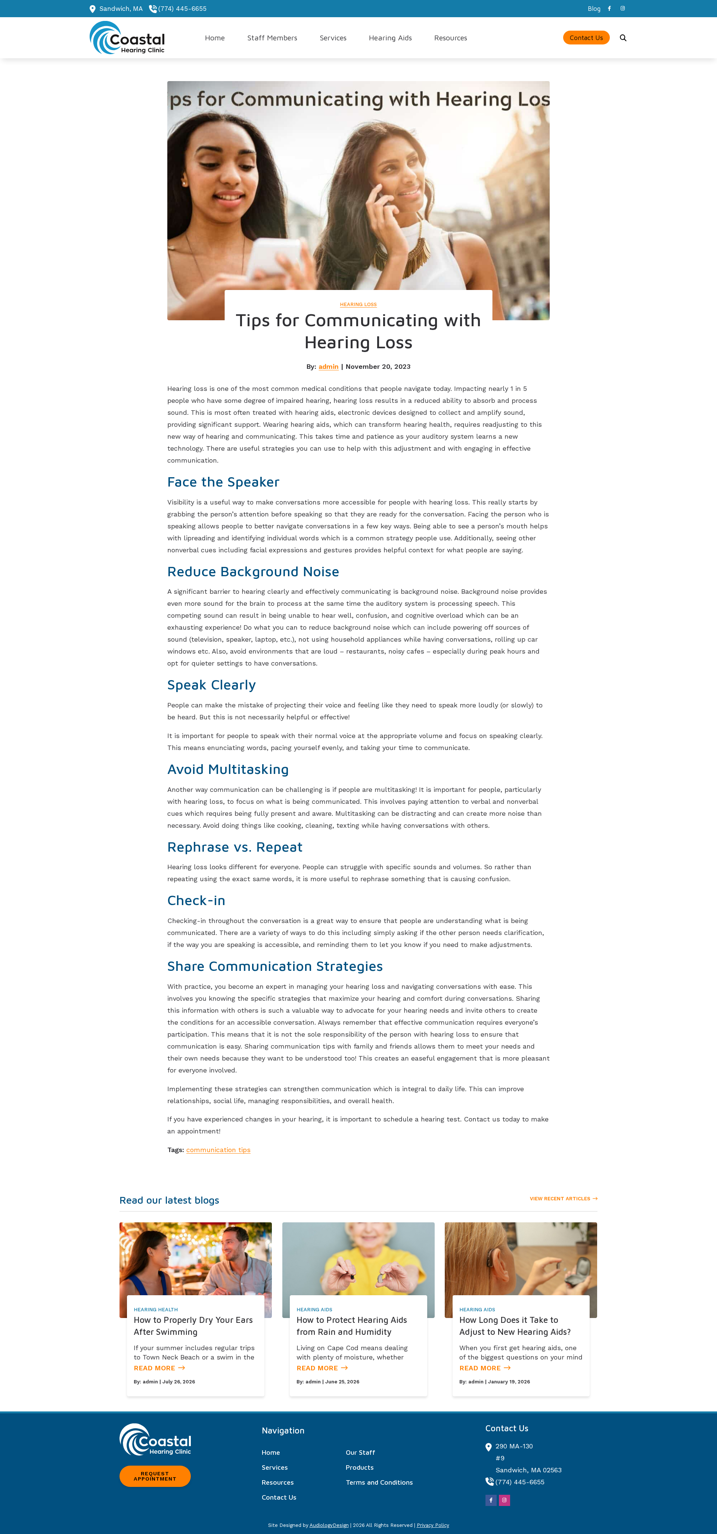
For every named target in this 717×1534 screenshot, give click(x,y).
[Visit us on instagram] (622, 8)
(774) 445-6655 (182, 8)
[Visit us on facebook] (609, 8)
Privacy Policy (433, 1525)
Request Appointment (155, 1476)
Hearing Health (156, 1309)
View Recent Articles (560, 1198)
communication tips (218, 1150)
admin (329, 366)
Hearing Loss (358, 304)
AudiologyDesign (329, 1525)
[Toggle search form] (623, 37)
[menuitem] (592, 8)
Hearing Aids (314, 1309)
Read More (154, 1368)
